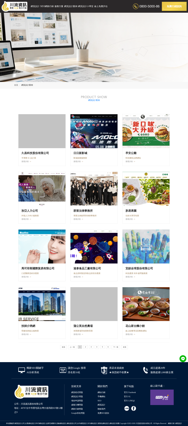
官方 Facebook (130, 392)
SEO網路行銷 (47, 6)
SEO (99, 401)
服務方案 (59, 6)
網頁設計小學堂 (85, 6)
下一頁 (115, 347)
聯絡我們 (101, 409)
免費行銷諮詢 (174, 6)
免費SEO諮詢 (103, 413)
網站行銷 (101, 392)
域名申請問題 (77, 401)
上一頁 (72, 347)
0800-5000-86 (149, 6)
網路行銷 (171, 423)
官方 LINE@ (129, 401)
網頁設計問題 (77, 397)
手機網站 (101, 397)
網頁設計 (35, 6)
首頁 (16, 85)
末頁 (124, 347)
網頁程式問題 (77, 392)
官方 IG (127, 397)
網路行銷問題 (77, 409)
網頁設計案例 (70, 6)
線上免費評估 (100, 6)
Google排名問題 (78, 413)
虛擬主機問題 (77, 405)
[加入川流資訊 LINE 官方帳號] (183, 359)
